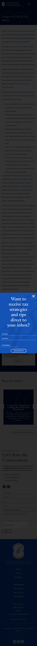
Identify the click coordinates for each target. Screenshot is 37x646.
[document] (18, 323)
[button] (33, 296)
